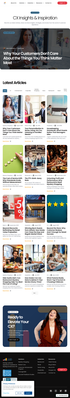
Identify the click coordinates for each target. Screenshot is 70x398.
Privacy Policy (6, 393)
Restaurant (41, 362)
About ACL (13, 3)
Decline (19, 393)
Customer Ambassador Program (25, 368)
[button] (22, 3)
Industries (41, 359)
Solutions (21, 359)
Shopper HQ (52, 370)
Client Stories (52, 362)
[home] (5, 3)
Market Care (22, 364)
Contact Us (48, 3)
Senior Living (41, 367)
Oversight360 (22, 372)
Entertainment (42, 373)
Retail (39, 364)
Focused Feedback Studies (26, 374)
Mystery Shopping (23, 362)
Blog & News (52, 364)
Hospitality (41, 370)
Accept (28, 393)
